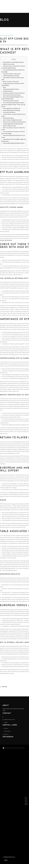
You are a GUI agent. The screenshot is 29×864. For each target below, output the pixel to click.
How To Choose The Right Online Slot (12, 120)
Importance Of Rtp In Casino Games (12, 74)
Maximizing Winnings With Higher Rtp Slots (14, 143)
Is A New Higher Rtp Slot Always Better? (13, 124)
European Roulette (8, 91)
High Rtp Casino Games (8, 64)
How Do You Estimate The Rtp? (11, 101)
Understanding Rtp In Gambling (11, 75)
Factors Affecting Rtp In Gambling (11, 110)
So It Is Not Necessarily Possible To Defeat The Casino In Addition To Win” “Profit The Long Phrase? (13, 104)
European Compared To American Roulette (14, 93)
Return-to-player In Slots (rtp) (11, 81)
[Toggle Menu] (5, 3)
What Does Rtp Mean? (8, 118)
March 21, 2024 (3, 35)
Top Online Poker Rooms (9, 112)
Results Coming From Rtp (9, 126)
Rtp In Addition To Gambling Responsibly (13, 62)
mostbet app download (6, 240)
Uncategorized (10, 35)
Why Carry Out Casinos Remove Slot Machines (14, 122)
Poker (4, 87)
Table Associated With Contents (11, 89)
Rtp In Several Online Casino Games (12, 95)
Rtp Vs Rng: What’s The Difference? (11, 108)
